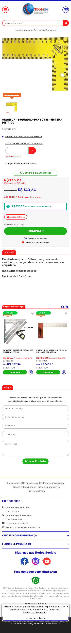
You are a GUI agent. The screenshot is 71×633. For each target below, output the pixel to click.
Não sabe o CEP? (13, 156)
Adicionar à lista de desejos (37, 243)
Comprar (36, 231)
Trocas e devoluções (24, 487)
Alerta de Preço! (15, 217)
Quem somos (13, 483)
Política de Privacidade (35, 612)
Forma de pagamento (48, 487)
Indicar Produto (35, 461)
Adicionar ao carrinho (37, 239)
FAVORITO (32, 313)
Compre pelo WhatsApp (36, 172)
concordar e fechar (35, 618)
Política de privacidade (52, 483)
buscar (66, 23)
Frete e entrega (36, 491)
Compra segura (30, 483)
